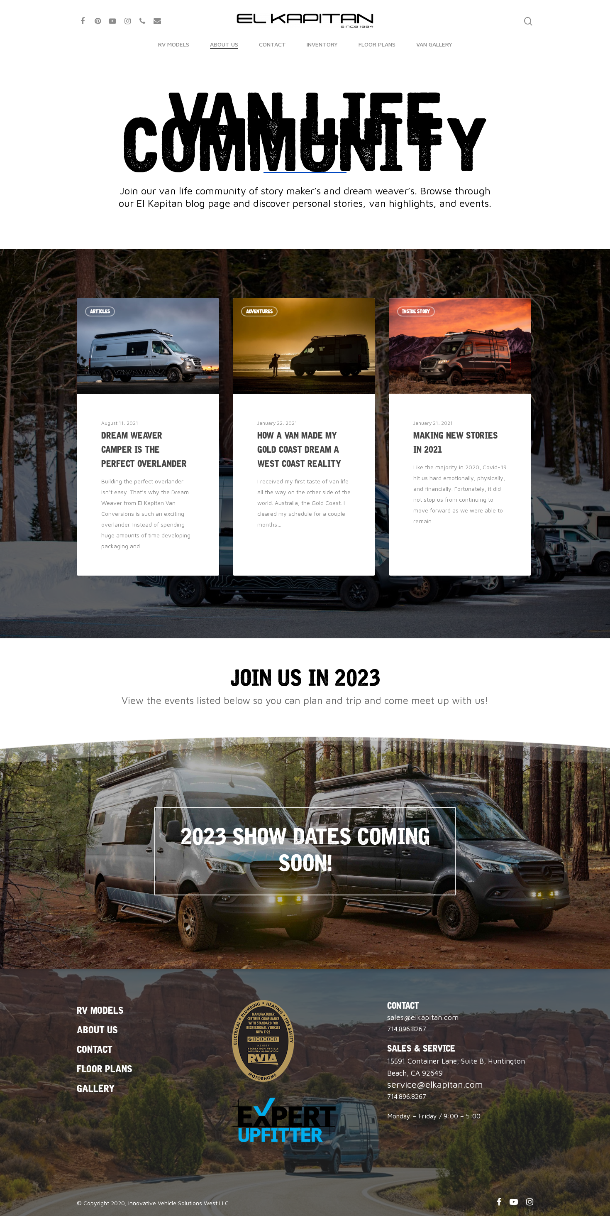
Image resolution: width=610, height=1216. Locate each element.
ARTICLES (100, 311)
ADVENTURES (259, 311)
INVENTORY (322, 44)
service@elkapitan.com (435, 1084)
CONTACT (272, 44)
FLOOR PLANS (377, 44)
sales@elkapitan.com (423, 1017)
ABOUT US (224, 44)
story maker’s (291, 190)
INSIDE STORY (416, 311)
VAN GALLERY (434, 44)
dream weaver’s (379, 190)
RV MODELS (173, 44)
